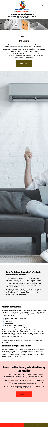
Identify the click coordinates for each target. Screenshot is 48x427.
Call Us (12, 425)
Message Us (36, 425)
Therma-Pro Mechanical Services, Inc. (22, 14)
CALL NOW (24, 63)
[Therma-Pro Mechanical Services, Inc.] (22, 6)
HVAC (22, 46)
